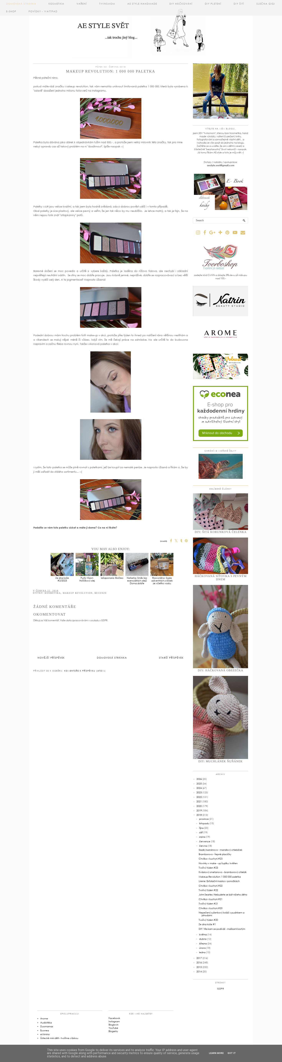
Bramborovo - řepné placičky (215, 854)
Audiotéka (46, 1022)
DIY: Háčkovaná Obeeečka (220, 670)
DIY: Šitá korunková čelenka (221, 531)
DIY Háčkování (181, 3)
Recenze (101, 593)
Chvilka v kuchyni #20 (211, 908)
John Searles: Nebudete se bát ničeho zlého (223, 894)
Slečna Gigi (265, 3)
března (203, 943)
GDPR (220, 988)
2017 (199, 958)
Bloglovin (113, 1024)
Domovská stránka (21, 3)
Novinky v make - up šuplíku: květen (218, 863)
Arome (44, 1018)
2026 (199, 779)
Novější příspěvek (51, 657)
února (202, 947)
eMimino (45, 1034)
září (201, 832)
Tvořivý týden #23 (208, 867)
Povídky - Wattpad (43, 11)
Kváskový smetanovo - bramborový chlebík (223, 872)
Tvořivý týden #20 (208, 919)
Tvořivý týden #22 (208, 890)
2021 (199, 801)
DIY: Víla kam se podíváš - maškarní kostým (222, 928)
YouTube (113, 1027)
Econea (44, 1030)
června (203, 845)
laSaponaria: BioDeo (112, 577)
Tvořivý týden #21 (208, 903)
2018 (199, 814)
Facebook (114, 1018)
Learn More (216, 1053)
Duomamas (46, 1026)
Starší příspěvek (171, 657)
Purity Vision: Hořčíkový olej (87, 579)
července (204, 841)
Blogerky (113, 1031)
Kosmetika (56, 3)
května (203, 934)
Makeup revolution (78, 593)
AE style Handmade (142, 3)
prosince (204, 819)
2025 (199, 783)
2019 (199, 810)
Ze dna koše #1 (207, 924)
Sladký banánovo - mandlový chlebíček (220, 849)
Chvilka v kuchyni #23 (211, 858)
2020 (199, 806)
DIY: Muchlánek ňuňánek (220, 761)
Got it (232, 1053)
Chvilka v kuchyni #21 (211, 899)
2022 (199, 797)
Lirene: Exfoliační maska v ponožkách (219, 881)
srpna (202, 836)
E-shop (11, 11)
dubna (202, 938)
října (201, 828)
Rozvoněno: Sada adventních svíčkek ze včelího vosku (162, 580)
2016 (199, 962)
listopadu (204, 823)
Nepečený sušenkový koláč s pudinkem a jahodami (221, 914)
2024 (199, 788)
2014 (199, 971)
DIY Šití (239, 3)
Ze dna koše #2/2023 (62, 579)
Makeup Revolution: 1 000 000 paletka (220, 876)
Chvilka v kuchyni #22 (211, 885)
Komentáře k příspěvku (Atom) (85, 671)
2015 (199, 967)
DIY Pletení (213, 3)
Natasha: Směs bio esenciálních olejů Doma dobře (137, 580)
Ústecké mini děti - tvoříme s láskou (59, 1038)
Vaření (82, 3)
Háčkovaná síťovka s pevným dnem (221, 578)
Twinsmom (107, 3)
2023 (199, 792)
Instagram (114, 1021)
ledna (202, 952)
